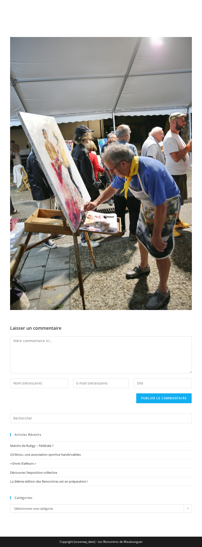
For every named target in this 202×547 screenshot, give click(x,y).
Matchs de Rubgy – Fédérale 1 (32, 445)
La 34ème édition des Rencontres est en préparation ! (49, 481)
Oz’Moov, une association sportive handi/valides (45, 454)
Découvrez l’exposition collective (33, 472)
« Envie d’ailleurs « (23, 463)
